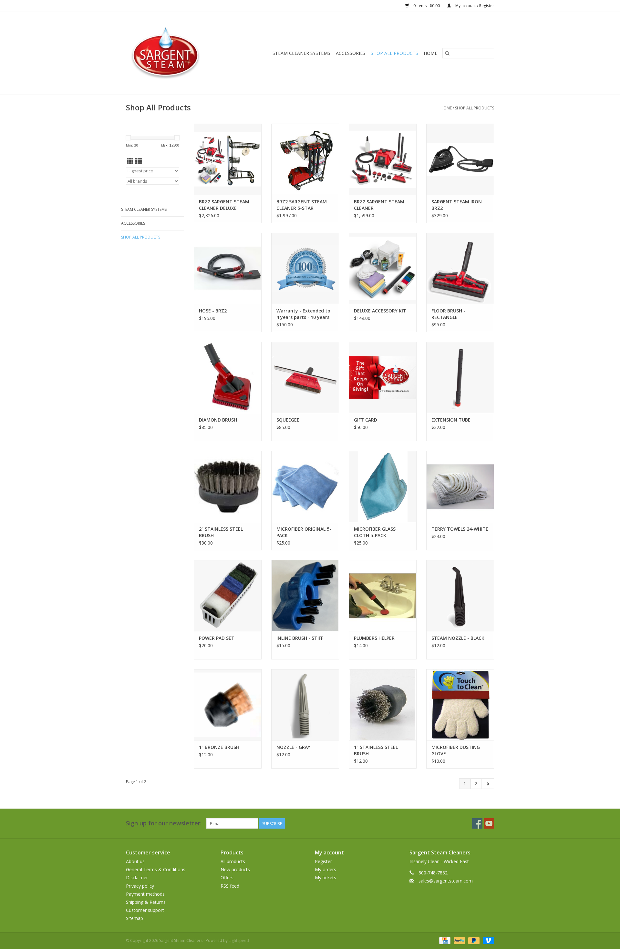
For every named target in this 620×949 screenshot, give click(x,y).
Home (446, 108)
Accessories (350, 53)
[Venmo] (487, 940)
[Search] (447, 53)
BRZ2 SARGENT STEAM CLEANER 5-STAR (301, 205)
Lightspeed (239, 940)
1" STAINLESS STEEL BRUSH (376, 750)
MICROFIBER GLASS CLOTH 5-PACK (375, 532)
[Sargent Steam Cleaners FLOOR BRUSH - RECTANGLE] (460, 268)
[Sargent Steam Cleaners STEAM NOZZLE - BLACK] (460, 595)
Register (323, 861)
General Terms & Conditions (155, 869)
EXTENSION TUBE (450, 420)
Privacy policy (140, 886)
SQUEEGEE (287, 420)
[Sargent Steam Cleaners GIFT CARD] (383, 377)
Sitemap (134, 918)
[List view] (138, 161)
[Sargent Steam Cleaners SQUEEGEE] (305, 377)
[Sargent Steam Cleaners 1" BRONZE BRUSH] (228, 704)
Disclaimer (137, 877)
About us (135, 861)
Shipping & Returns (146, 902)
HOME (430, 53)
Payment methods (145, 894)
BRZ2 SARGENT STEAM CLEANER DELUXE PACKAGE (224, 205)
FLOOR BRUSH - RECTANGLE (448, 314)
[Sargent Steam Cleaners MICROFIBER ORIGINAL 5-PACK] (305, 486)
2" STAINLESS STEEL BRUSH (221, 532)
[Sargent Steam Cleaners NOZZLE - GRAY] (305, 704)
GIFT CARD (365, 420)
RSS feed (230, 886)
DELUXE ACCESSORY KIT (380, 311)
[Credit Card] (444, 940)
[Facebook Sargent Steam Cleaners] (477, 823)
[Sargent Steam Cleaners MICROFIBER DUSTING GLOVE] (460, 704)
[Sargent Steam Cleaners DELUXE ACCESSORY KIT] (383, 268)
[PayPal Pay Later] (473, 940)
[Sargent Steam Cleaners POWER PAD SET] (228, 595)
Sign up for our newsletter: (164, 823)
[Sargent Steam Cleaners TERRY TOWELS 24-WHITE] (460, 486)
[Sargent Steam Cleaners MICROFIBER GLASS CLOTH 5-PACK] (383, 486)
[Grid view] (130, 161)
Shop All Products (394, 53)
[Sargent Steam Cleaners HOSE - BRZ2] (228, 268)
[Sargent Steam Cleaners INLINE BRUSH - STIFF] (305, 595)
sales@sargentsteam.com (445, 881)
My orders (325, 869)
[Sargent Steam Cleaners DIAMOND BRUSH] (228, 377)
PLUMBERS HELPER (374, 638)
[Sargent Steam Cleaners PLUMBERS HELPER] (383, 595)
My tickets (325, 877)
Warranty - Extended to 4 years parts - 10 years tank (303, 314)
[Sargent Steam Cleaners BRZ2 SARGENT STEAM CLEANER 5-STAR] (305, 159)
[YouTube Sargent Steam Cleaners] (489, 823)
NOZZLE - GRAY (293, 747)
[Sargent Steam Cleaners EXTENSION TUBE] (460, 377)
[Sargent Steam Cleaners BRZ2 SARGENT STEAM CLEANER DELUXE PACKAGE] (228, 159)
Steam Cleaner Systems (301, 53)
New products (235, 869)
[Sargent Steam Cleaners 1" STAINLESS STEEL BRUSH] (383, 704)
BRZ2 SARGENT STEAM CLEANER (379, 205)
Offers (227, 877)
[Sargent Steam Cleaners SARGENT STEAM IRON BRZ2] (460, 159)
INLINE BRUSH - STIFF (299, 638)
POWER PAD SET (216, 638)
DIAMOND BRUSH (218, 420)
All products (233, 861)
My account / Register (474, 5)
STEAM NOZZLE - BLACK (457, 638)
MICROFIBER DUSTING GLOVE (455, 750)
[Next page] (488, 784)
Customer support (145, 910)
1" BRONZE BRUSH (219, 747)
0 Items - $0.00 (426, 5)
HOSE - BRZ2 (213, 311)
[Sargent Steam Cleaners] (174, 53)
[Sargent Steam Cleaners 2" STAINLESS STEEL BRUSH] (228, 486)
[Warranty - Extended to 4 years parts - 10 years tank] (305, 268)
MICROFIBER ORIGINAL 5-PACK (303, 532)
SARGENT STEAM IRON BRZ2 (456, 205)
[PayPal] (458, 940)
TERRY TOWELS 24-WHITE (459, 529)
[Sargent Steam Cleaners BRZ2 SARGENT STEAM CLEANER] (383, 159)
